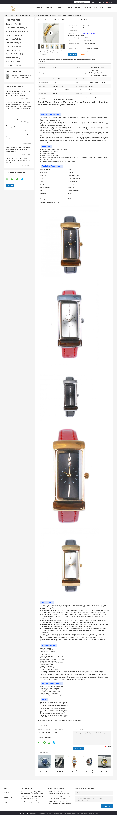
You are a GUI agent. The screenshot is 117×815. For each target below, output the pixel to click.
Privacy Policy (24, 813)
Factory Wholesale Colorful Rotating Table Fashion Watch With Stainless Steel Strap (104, 771)
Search (92, 2)
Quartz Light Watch (12, 46)
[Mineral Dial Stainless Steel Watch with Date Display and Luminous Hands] (7, 76)
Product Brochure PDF (88, 33)
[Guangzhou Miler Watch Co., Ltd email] (8, 179)
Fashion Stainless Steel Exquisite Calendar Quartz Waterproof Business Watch (59, 802)
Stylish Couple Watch (13, 54)
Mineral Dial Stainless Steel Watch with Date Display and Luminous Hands (21, 77)
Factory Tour (60, 7)
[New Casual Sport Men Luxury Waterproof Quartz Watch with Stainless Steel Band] (89, 761)
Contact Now (72, 54)
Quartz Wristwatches (47, 720)
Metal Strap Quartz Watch (73, 720)
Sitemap (6, 805)
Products (39, 7)
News (96, 7)
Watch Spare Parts (12, 61)
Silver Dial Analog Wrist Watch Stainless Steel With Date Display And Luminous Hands (59, 771)
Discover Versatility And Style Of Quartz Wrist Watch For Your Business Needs (32, 792)
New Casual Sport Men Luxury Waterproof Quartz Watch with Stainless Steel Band (89, 771)
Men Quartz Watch (12, 43)
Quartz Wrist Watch (12, 24)
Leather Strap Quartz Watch (15, 28)
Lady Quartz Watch (12, 39)
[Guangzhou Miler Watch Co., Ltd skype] (23, 179)
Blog (109, 7)
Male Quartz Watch (59, 720)
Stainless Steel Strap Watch (23, 15)
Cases (102, 7)
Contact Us (87, 7)
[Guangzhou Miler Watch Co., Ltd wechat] (18, 179)
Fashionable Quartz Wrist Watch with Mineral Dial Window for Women (59, 797)
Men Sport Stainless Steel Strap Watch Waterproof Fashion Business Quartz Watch (50, 52)
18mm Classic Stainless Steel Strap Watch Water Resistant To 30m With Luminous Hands (44, 771)
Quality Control (74, 7)
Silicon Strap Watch (12, 35)
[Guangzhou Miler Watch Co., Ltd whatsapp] (13, 179)
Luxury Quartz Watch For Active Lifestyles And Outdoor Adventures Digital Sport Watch (31, 802)
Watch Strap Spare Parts (14, 65)
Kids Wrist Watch (11, 58)
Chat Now (101, 2)
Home (31, 7)
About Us (49, 7)
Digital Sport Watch (12, 50)
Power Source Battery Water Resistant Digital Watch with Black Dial (32, 797)
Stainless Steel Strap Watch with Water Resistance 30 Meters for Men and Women (59, 793)
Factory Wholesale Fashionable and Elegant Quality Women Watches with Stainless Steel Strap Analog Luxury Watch (74, 771)
